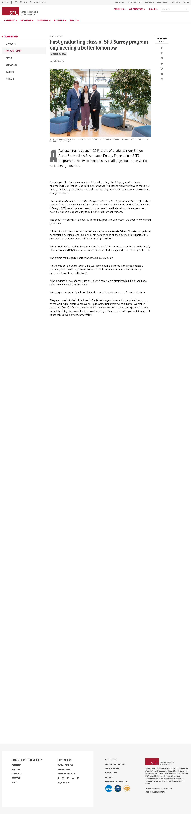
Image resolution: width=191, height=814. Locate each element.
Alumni (149, 2)
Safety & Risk (111, 760)
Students (119, 2)
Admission (9, 20)
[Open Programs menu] (33, 20)
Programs (25, 20)
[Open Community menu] (50, 20)
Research (59, 20)
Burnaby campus (65, 765)
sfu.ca (5, 2)
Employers (162, 2)
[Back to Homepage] (20, 11)
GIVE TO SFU (40, 2)
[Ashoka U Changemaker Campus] (126, 788)
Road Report (111, 773)
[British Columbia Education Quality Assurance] (117, 788)
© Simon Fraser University (155, 792)
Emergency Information (116, 781)
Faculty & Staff (134, 2)
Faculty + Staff (14, 51)
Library (108, 777)
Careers (175, 2)
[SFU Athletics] (108, 788)
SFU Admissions (112, 768)
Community (42, 20)
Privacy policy (166, 789)
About (73, 20)
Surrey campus (64, 769)
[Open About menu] (78, 20)
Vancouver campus (66, 773)
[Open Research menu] (66, 20)
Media (186, 2)
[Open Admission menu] (16, 20)
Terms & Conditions (152, 789)
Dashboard (11, 36)
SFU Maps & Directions (115, 764)
